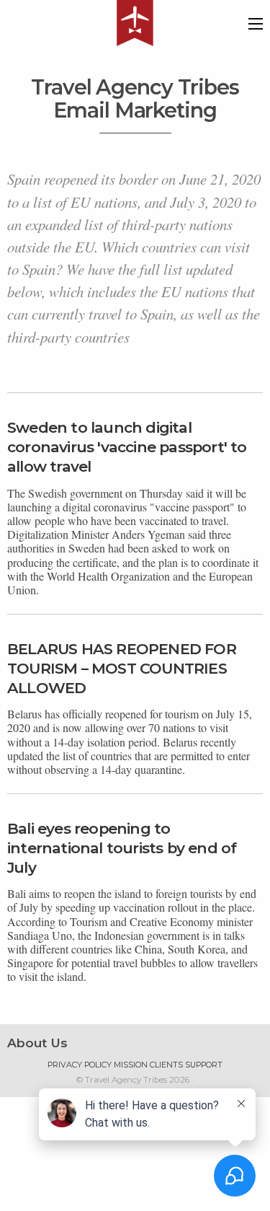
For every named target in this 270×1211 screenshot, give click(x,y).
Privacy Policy (80, 1065)
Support (203, 1065)
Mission (131, 1065)
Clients (166, 1065)
